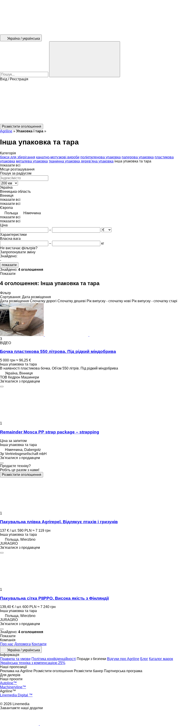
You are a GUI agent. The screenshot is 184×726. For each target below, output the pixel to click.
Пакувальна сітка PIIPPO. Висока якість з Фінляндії (54, 598)
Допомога (22, 644)
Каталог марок (161, 659)
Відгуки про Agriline (123, 659)
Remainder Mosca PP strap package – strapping (49, 432)
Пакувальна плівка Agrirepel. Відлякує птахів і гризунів (59, 521)
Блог (144, 659)
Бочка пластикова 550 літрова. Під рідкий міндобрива (58, 351)
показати (9, 265)
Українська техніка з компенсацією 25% (32, 663)
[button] (92, 102)
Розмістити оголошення (21, 475)
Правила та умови (15, 659)
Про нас (6, 644)
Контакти (39, 644)
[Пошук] (84, 59)
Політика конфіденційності (53, 659)
